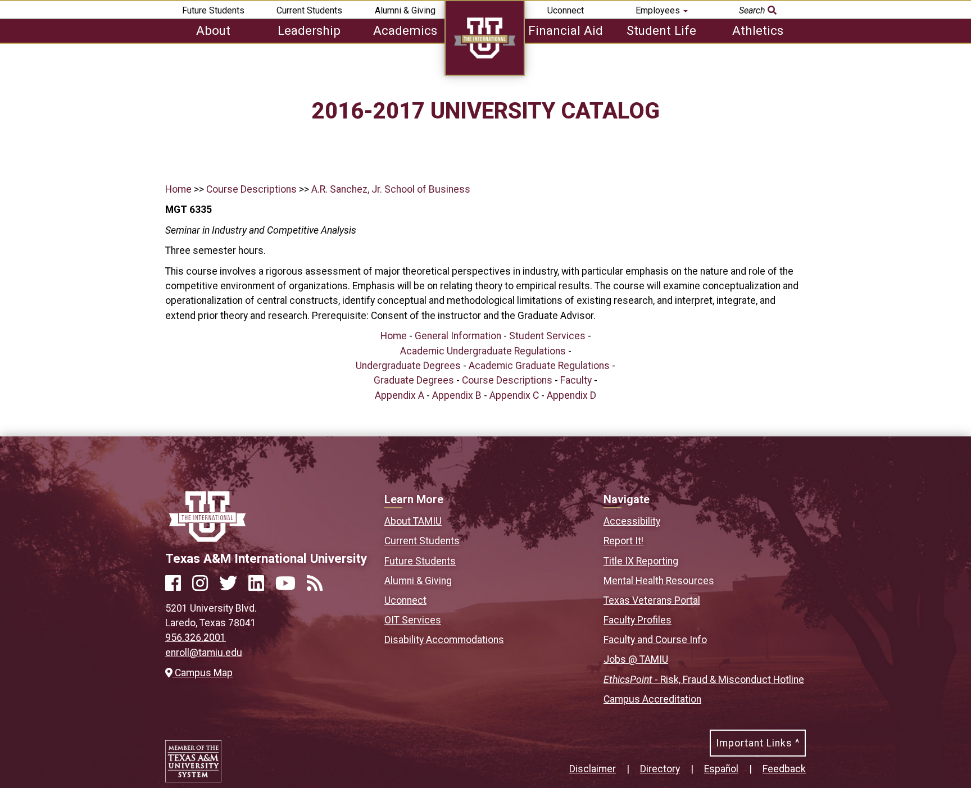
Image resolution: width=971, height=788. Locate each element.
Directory (660, 769)
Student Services (547, 335)
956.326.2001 (195, 637)
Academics (405, 30)
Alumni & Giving (405, 10)
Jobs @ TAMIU (636, 659)
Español (721, 769)
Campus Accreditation (652, 699)
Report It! (623, 540)
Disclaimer (592, 769)
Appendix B (457, 395)
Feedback (784, 769)
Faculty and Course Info (655, 639)
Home (178, 189)
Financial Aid (565, 30)
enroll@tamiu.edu (203, 652)
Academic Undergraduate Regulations (483, 351)
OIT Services (412, 620)
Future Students (213, 10)
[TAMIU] (484, 72)
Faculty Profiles (637, 620)
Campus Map (202, 672)
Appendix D (571, 395)
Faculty (576, 380)
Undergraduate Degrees (408, 365)
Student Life (661, 30)
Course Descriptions (251, 189)
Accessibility (632, 521)
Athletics (757, 30)
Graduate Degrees (414, 380)
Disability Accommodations (444, 639)
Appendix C (514, 395)
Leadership (309, 30)
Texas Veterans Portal (652, 600)
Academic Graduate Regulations (539, 365)
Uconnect (565, 10)
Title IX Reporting (641, 561)
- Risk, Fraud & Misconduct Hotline (704, 679)
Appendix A (399, 395)
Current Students (309, 10)
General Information (458, 335)
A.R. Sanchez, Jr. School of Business (390, 189)
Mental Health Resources (659, 580)
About (213, 30)
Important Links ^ (758, 743)
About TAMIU (413, 521)
